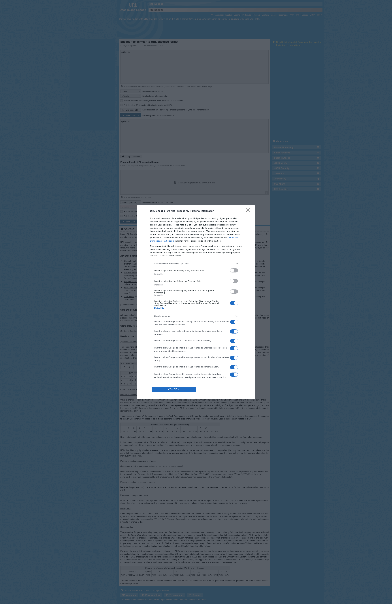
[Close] (249, 211)
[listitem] (196, 263)
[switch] (234, 270)
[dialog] (196, 302)
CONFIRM (174, 389)
